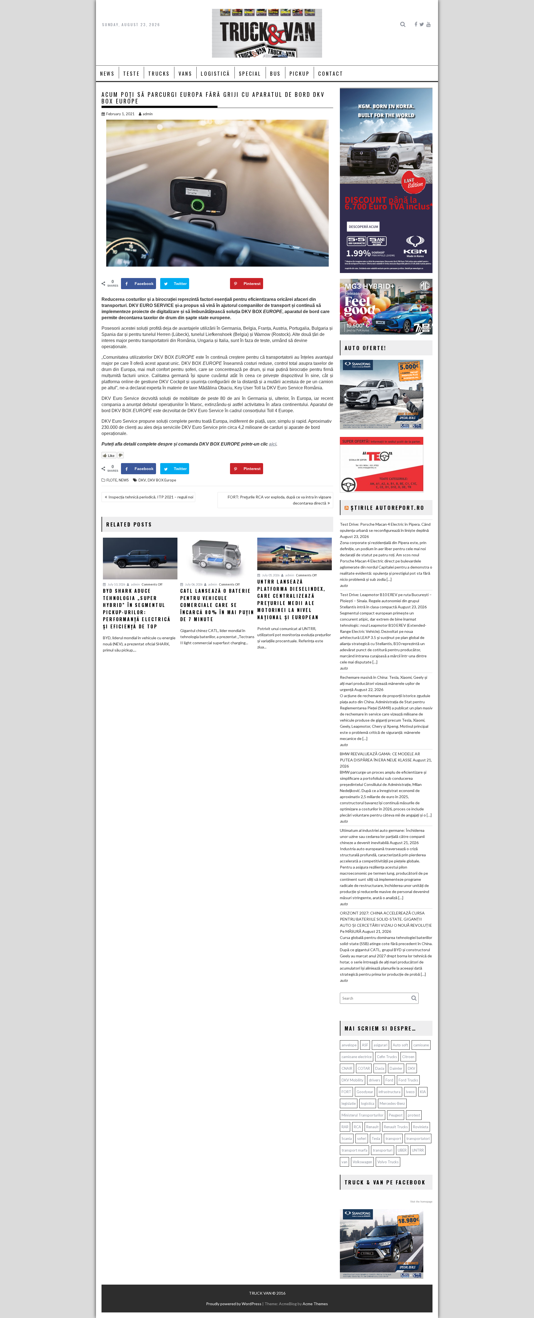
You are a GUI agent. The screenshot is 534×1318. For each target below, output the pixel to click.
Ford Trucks (408, 1080)
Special (250, 73)
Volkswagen (362, 1162)
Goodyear (365, 1092)
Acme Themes (315, 1303)
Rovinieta (420, 1127)
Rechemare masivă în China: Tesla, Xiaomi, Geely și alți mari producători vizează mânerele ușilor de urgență (383, 683)
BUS (275, 73)
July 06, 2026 (193, 584)
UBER (402, 1150)
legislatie (349, 1103)
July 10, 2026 (116, 584)
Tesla (376, 1138)
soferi (361, 1138)
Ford (389, 1080)
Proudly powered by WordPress (233, 1303)
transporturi (382, 1150)
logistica (367, 1103)
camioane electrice (357, 1056)
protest (414, 1115)
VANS (185, 73)
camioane (421, 1045)
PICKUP (300, 73)
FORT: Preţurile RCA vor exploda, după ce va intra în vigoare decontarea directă (279, 500)
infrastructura (389, 1092)
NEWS (107, 73)
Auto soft (400, 1045)
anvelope (349, 1045)
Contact (330, 73)
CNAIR (347, 1068)
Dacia (379, 1068)
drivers (374, 1080)
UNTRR (418, 1150)
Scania (347, 1138)
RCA (357, 1127)
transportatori (418, 1138)
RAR (345, 1127)
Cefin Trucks (387, 1056)
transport (393, 1138)
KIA (423, 1092)
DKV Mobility (353, 1080)
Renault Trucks (396, 1127)
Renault (372, 1127)
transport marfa (354, 1150)
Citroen (408, 1056)
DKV (142, 480)
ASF (365, 1045)
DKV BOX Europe (162, 480)
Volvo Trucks (388, 1162)
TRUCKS (159, 73)
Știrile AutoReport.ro (388, 507)
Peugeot (395, 1115)
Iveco (410, 1092)
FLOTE (112, 480)
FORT (346, 1092)
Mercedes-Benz (392, 1103)
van (344, 1162)
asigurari (380, 1045)
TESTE (131, 73)
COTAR (364, 1068)
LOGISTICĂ (215, 73)
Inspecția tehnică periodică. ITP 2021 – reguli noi (150, 497)
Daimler (396, 1068)
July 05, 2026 (270, 575)
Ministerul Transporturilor (363, 1115)
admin (148, 114)
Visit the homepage (421, 1201)
